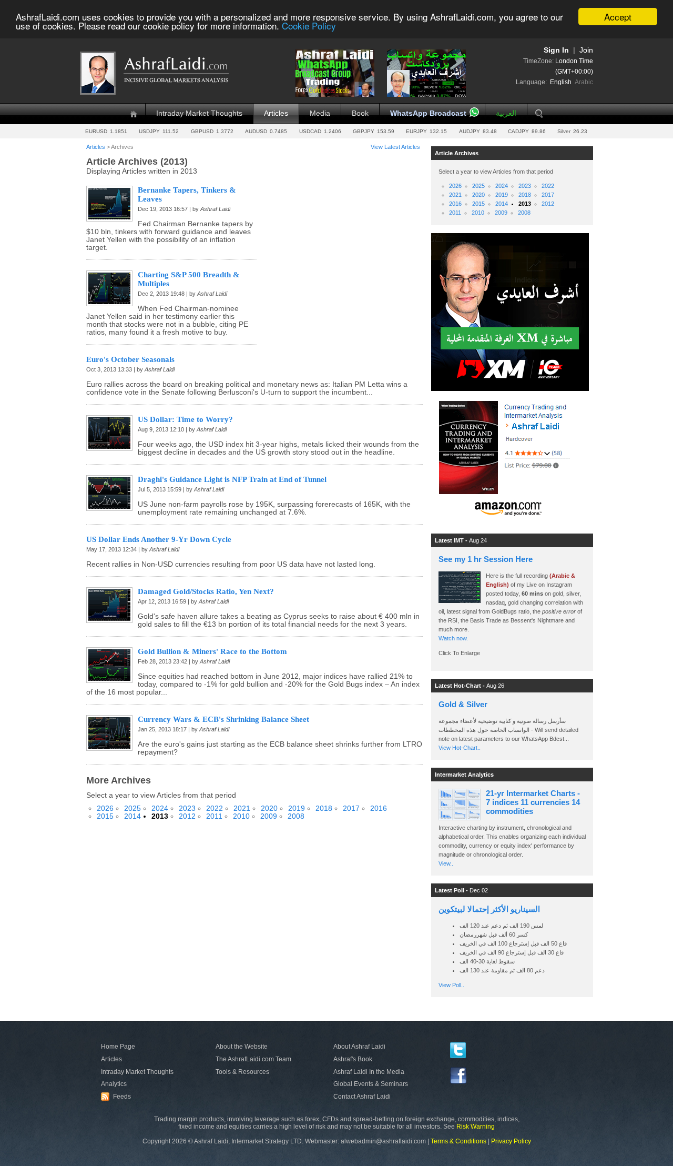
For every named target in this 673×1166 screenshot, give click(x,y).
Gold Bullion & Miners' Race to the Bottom (212, 651)
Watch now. (454, 638)
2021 (241, 808)
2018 (323, 808)
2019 (296, 808)
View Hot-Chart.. (460, 748)
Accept (617, 16)
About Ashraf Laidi (359, 1046)
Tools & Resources (242, 1071)
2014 (132, 816)
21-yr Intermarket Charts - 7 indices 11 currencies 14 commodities (533, 802)
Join (586, 50)
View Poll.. (451, 985)
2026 (105, 808)
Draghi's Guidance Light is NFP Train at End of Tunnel (232, 479)
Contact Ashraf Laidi (362, 1096)
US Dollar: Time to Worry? (185, 419)
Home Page (118, 1046)
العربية (506, 113)
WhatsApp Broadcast (428, 113)
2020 (269, 808)
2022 (214, 808)
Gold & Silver (463, 704)
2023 (187, 808)
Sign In (556, 50)
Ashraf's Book (352, 1059)
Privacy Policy (511, 1141)
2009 (268, 816)
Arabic (584, 82)
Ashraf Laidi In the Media (368, 1071)
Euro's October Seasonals (130, 359)
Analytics (114, 1084)
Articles (276, 113)
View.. (446, 863)
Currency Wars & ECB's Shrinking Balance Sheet (223, 719)
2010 (241, 816)
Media (320, 113)
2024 (159, 808)
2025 (132, 808)
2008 (296, 816)
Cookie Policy (309, 26)
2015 (105, 816)
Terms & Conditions (458, 1141)
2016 (378, 808)
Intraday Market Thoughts (199, 113)
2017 (351, 808)
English (561, 82)
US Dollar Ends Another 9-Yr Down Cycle (158, 539)
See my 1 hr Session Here (486, 559)
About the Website (242, 1046)
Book (360, 113)
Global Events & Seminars (370, 1084)
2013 (159, 816)
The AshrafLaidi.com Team (253, 1059)
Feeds (117, 1096)
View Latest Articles (395, 147)
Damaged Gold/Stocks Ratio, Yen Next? (206, 591)
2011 (214, 816)
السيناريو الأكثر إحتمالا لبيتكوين (489, 908)
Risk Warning (475, 1126)
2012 (187, 816)
